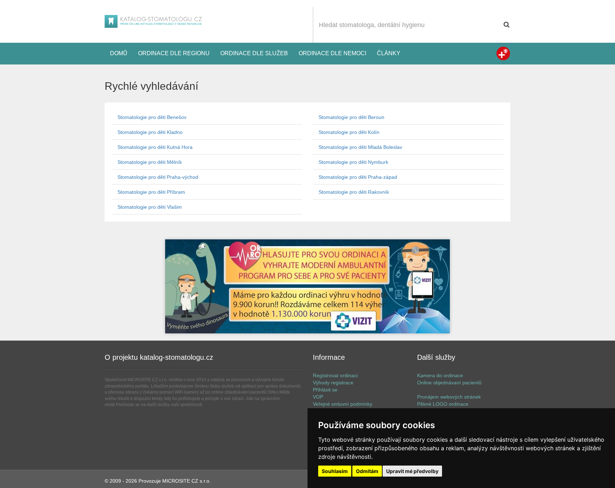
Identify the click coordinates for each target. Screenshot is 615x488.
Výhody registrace (333, 382)
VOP (318, 397)
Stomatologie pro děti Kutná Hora (155, 147)
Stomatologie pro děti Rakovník (354, 192)
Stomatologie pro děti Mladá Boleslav (360, 147)
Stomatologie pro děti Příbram (151, 192)
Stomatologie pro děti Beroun (351, 117)
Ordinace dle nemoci (332, 53)
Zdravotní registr (503, 53)
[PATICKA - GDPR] (307, 286)
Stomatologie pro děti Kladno (150, 132)
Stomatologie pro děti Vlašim (149, 207)
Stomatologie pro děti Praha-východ (157, 177)
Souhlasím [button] (335, 471)
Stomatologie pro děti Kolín (349, 132)
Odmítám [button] (367, 471)
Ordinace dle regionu (174, 53)
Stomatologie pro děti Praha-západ (358, 177)
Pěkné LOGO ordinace (442, 404)
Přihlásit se (325, 390)
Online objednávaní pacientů (449, 382)
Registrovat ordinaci (335, 375)
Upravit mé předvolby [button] (412, 471)
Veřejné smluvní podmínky (342, 404)
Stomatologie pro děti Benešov (151, 117)
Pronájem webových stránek (449, 397)
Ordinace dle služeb (254, 53)
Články (388, 53)
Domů (118, 53)
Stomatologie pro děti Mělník (149, 162)
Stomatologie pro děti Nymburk (353, 162)
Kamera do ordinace (440, 375)
